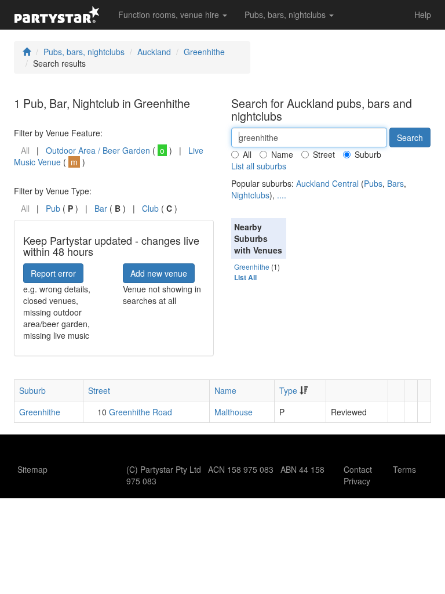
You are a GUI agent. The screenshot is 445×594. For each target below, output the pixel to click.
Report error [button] (53, 273)
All (247, 154)
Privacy (357, 481)
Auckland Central (327, 183)
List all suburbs (258, 166)
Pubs (373, 183)
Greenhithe (204, 51)
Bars (395, 183)
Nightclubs (250, 195)
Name (282, 154)
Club (150, 208)
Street (324, 154)
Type (288, 390)
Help (422, 14)
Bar (100, 208)
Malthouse (233, 412)
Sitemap (32, 469)
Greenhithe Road (140, 412)
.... (281, 195)
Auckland (154, 51)
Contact (358, 469)
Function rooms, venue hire (169, 14)
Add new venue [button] (158, 273)
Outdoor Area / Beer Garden (98, 150)
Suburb (368, 154)
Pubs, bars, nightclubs (286, 14)
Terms (404, 469)
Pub (53, 208)
